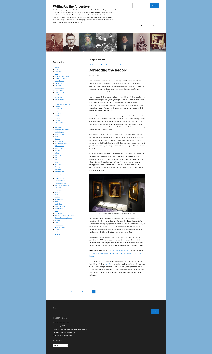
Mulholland (58, 160)
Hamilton (57, 111)
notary (56, 162)
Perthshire (58, 164)
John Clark (58, 118)
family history (58, 97)
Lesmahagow (58, 127)
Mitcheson (58, 155)
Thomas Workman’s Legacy (61, 323)
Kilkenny (57, 120)
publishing (58, 173)
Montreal (57, 157)
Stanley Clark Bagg (60, 206)
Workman (57, 234)
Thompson (58, 220)
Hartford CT (58, 113)
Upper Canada (59, 225)
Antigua (57, 67)
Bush (56, 74)
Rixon (56, 176)
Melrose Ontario (59, 146)
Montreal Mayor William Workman (63, 326)
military (57, 153)
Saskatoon (58, 187)
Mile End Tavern (59, 148)
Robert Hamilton (59, 178)
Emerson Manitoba (60, 92)
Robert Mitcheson (60, 180)
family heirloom (59, 95)
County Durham (59, 81)
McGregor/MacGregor (61, 143)
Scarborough (58, 190)
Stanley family (59, 208)
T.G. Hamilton (58, 213)
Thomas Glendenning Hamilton (63, 218)
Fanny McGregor (59, 99)
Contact (155, 26)
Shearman (58, 192)
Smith (56, 194)
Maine (56, 136)
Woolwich (57, 232)
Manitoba (57, 139)
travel (56, 222)
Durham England (59, 88)
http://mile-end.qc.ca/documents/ (119, 250)
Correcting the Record (108, 69)
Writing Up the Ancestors (71, 6)
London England (59, 132)
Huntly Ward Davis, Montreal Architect (64, 332)
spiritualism (58, 201)
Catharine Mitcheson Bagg (62, 76)
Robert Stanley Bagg (60, 183)
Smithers (57, 197)
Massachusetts (59, 141)
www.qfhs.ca (108, 264)
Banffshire (58, 71)
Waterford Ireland (60, 227)
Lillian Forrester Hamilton (62, 129)
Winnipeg (57, 229)
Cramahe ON (58, 83)
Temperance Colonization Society (64, 215)
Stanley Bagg (58, 204)
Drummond (58, 85)
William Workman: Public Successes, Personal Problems (70, 329)
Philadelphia (58, 167)
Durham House (59, 90)
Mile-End (57, 150)
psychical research (60, 171)
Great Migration (59, 108)
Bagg (56, 69)
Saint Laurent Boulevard (62, 185)
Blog (142, 26)
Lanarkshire (58, 125)
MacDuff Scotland (60, 134)
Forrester (57, 101)
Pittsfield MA (58, 169)
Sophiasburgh (59, 199)
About (148, 26)
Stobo (56, 211)
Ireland (57, 115)
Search (154, 6)
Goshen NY (58, 106)
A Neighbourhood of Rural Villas (62, 335)
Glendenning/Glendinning (62, 104)
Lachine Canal (59, 122)
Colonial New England (61, 78)
